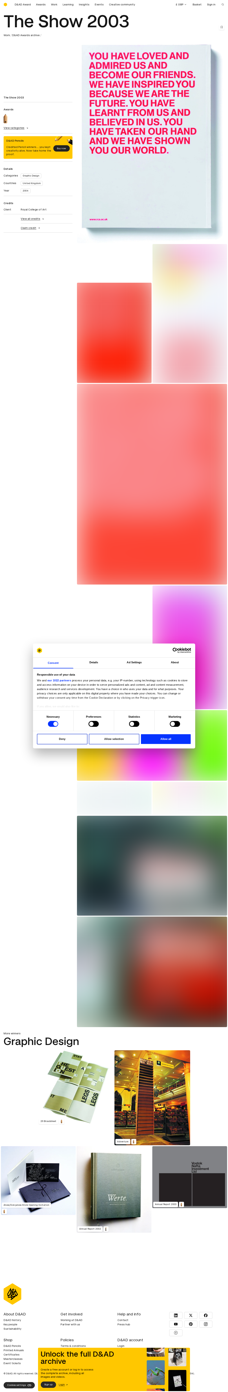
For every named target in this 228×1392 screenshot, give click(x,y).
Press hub (124, 1324)
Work (54, 4)
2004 (25, 190)
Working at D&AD (72, 1320)
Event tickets (12, 1363)
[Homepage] (5, 4)
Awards (41, 4)
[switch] (93, 724)
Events (99, 4)
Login (121, 1345)
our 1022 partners (59, 680)
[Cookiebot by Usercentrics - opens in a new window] (175, 650)
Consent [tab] (53, 662)
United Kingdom (32, 183)
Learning (68, 4)
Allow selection (114, 738)
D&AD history (12, 1320)
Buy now (61, 148)
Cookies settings (16, 1385)
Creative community (122, 4)
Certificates (11, 1354)
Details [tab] (93, 662)
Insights (84, 4)
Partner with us (70, 1324)
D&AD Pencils (12, 1345)
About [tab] (175, 662)
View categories (14, 127)
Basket (197, 4)
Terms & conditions (73, 1345)
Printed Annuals (14, 1350)
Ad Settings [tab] (134, 662)
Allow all (165, 738)
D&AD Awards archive (26, 35)
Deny (62, 738)
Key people (10, 1324)
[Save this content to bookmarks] (221, 27)
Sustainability (12, 1328)
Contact (123, 1320)
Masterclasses (13, 1358)
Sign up (48, 1384)
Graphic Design (31, 175)
